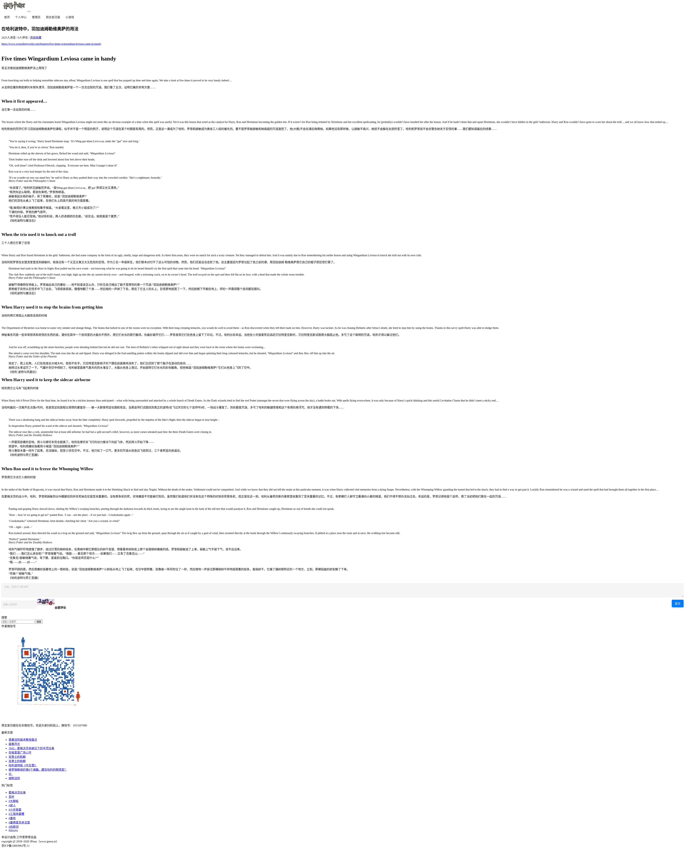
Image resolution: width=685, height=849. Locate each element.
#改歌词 (14, 826)
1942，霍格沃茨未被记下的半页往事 (31, 748)
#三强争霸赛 (16, 813)
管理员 (36, 17)
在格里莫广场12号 (20, 752)
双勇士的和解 (17, 756)
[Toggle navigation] (29, 11)
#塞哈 (12, 818)
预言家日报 (53, 17)
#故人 (12, 805)
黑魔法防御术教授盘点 (23, 739)
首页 (7, 17)
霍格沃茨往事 (17, 792)
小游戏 (69, 17)
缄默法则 (14, 778)
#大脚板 (14, 801)
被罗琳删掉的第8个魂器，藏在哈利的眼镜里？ (38, 769)
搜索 (39, 621)
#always (13, 830)
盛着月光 (14, 744)
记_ (11, 773)
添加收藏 (35, 37)
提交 (678, 603)
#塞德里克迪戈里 (19, 822)
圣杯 (11, 796)
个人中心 (21, 17)
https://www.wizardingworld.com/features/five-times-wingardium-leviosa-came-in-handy (51, 43)
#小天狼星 (15, 809)
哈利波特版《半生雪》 (23, 765)
